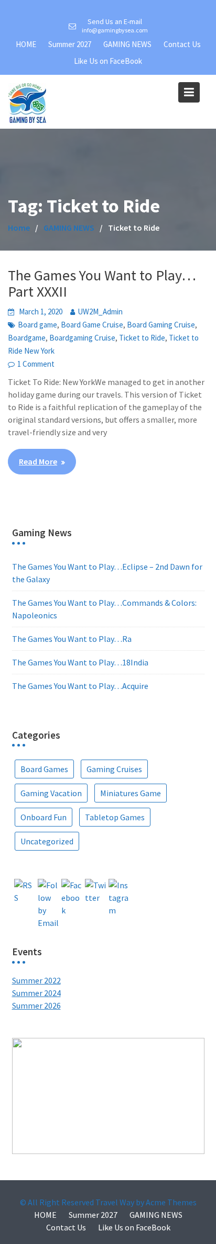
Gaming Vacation (51, 793)
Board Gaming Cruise (161, 325)
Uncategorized (46, 841)
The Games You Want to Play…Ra (72, 639)
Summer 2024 (36, 993)
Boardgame (27, 338)
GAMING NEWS (127, 44)
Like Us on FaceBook (108, 61)
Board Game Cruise (92, 325)
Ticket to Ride (142, 338)
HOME (26, 44)
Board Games (44, 769)
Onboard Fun (43, 817)
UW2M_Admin (100, 311)
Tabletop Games (115, 817)
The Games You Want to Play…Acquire (80, 686)
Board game (37, 325)
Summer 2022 (36, 980)
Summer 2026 (36, 1005)
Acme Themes (171, 1202)
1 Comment (36, 364)
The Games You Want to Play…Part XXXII (102, 283)
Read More (38, 461)
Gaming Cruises (114, 769)
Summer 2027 (69, 44)
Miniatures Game (130, 793)
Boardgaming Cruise (82, 338)
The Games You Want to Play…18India (80, 662)
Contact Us (182, 44)
